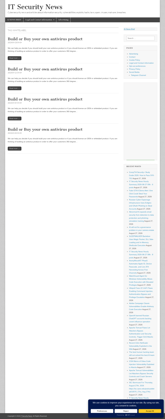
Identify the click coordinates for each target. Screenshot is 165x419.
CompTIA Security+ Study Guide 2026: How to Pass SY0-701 (141, 175)
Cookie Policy (134, 60)
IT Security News (35, 7)
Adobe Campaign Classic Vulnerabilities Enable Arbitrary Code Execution (141, 306)
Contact (132, 57)
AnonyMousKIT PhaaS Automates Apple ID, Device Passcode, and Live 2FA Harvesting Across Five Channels (140, 267)
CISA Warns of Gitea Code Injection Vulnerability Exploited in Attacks (141, 364)
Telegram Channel (138, 75)
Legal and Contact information (38, 20)
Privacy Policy (134, 69)
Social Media (134, 72)
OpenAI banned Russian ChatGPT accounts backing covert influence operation (140, 319)
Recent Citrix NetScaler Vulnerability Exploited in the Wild (140, 346)
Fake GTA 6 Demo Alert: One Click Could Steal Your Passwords (141, 194)
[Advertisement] (140, 121)
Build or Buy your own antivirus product (45, 39)
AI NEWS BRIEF (14, 20)
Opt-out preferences (137, 66)
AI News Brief (129, 29)
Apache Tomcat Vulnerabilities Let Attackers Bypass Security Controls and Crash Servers (141, 373)
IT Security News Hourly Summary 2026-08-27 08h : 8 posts (141, 255)
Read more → (14, 58)
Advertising (63, 20)
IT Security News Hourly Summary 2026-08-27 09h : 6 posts (141, 184)
